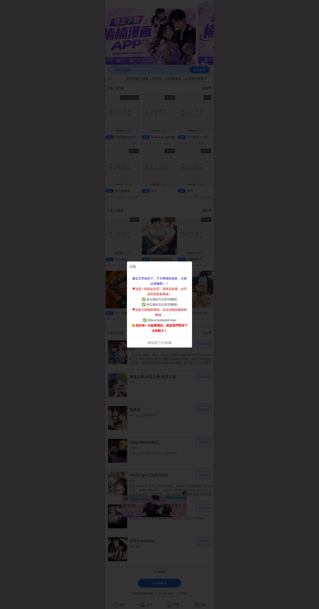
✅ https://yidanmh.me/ (159, 320)
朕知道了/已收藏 (159, 343)
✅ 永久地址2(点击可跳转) (160, 304)
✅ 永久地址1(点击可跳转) (159, 299)
